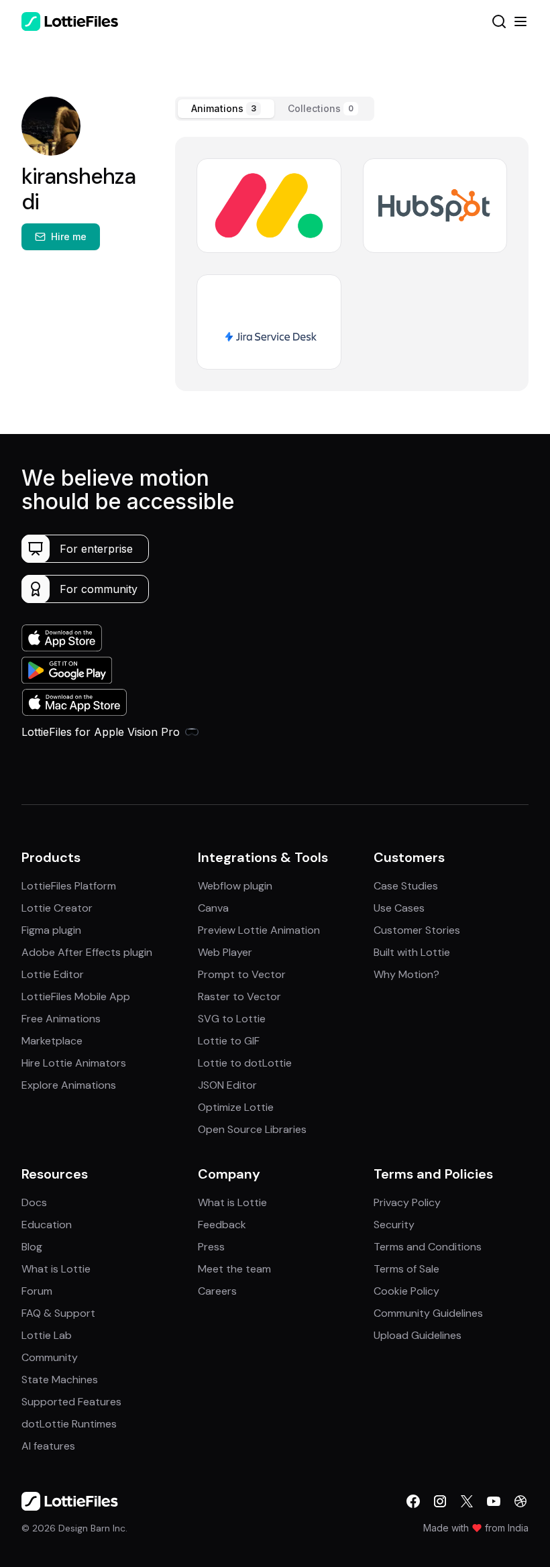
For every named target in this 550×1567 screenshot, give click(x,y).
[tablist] (274, 109)
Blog (31, 1247)
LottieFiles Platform (68, 886)
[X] (467, 1501)
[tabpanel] (352, 264)
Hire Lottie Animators (73, 1063)
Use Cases (399, 908)
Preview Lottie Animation (259, 930)
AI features (48, 1446)
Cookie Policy (406, 1291)
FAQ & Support (58, 1313)
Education (46, 1225)
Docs (34, 1202)
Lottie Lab (46, 1335)
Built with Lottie (412, 952)
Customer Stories (417, 930)
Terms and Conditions (428, 1247)
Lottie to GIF (229, 1041)
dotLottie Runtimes (69, 1424)
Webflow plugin (235, 886)
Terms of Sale (406, 1269)
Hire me (69, 236)
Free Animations (61, 1019)
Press (211, 1247)
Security (394, 1225)
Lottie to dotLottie (245, 1063)
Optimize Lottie (236, 1107)
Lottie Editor (52, 974)
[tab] (226, 108)
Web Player (225, 952)
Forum (36, 1291)
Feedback (222, 1225)
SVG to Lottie (232, 1019)
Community (49, 1357)
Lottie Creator (57, 908)
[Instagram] (440, 1501)
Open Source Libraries (252, 1129)
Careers (217, 1291)
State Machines (59, 1379)
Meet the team (234, 1269)
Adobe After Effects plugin (86, 952)
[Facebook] (413, 1501)
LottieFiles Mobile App (75, 996)
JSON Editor (227, 1085)
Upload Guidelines (417, 1335)
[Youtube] (494, 1501)
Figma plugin (51, 930)
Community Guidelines (428, 1313)
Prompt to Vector (242, 974)
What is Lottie (56, 1269)
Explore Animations (68, 1085)
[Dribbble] (520, 1501)
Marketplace (51, 1041)
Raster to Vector (239, 996)
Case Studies (406, 886)
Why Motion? (406, 974)
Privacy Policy (407, 1202)
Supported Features (71, 1402)
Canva (213, 908)
